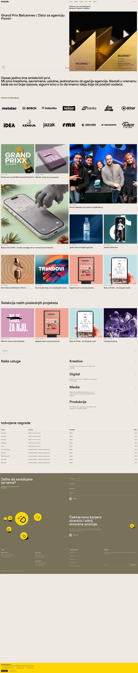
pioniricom (73, 552)
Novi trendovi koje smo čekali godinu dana (51, 288)
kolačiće (7, 665)
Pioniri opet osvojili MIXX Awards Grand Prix (17, 177)
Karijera (95, 1)
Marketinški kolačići (20, 667)
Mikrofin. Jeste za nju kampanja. (47, 177)
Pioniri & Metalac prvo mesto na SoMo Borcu (86, 207)
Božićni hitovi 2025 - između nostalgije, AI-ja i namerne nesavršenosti (27, 247)
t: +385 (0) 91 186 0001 (39, 557)
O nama (70, 1)
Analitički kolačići (30, 667)
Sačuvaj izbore (12, 670)
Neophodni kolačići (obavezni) (8, 667)
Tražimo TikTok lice (111, 247)
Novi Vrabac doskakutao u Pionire (13, 288)
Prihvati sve (4, 670)
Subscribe (133, 564)
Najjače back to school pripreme (82, 288)
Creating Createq (110, 341)
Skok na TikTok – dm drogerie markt (117, 288)
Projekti (81, 1)
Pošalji (75, 498)
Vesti (86, 1)
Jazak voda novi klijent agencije (81, 247)
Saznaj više (5, 350)
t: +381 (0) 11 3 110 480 (5, 557)
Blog (90, 1)
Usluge (76, 1)
